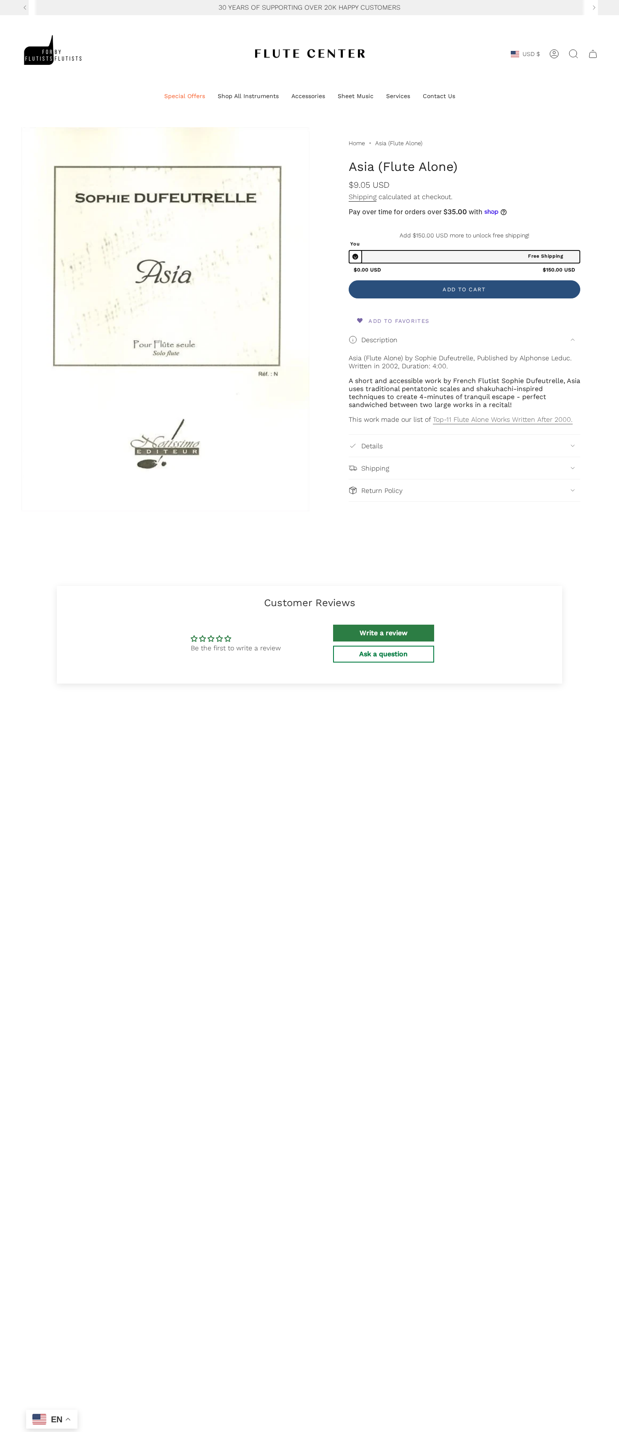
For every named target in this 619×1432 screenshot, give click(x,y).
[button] (184, 96)
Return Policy (382, 491)
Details (372, 446)
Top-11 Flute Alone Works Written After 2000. (503, 419)
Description (379, 340)
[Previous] (25, 7)
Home (357, 143)
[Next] (594, 7)
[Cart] (593, 54)
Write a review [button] (384, 633)
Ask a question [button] (383, 654)
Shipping (362, 197)
